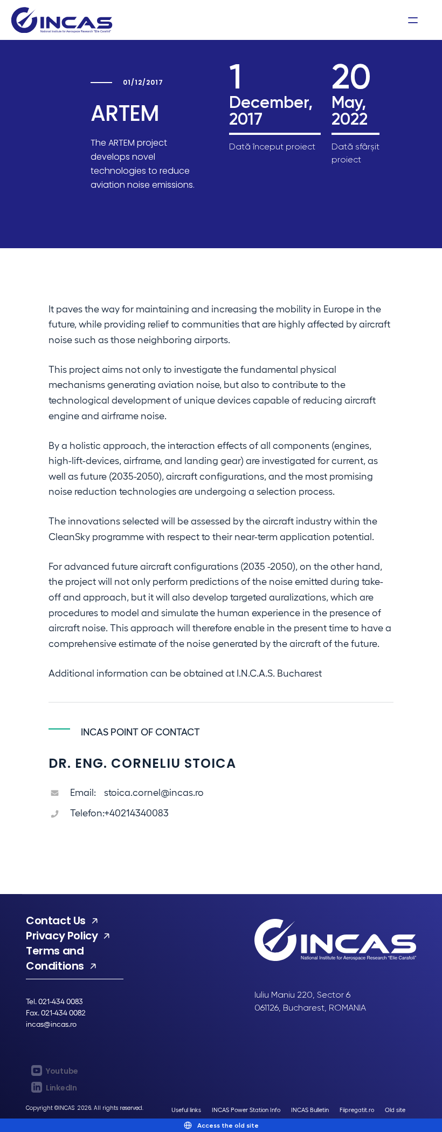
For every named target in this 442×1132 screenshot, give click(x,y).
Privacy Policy (62, 935)
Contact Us (56, 920)
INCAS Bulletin (310, 1109)
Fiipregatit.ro (357, 1109)
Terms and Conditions (55, 958)
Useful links (186, 1109)
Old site (395, 1109)
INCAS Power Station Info (246, 1109)
